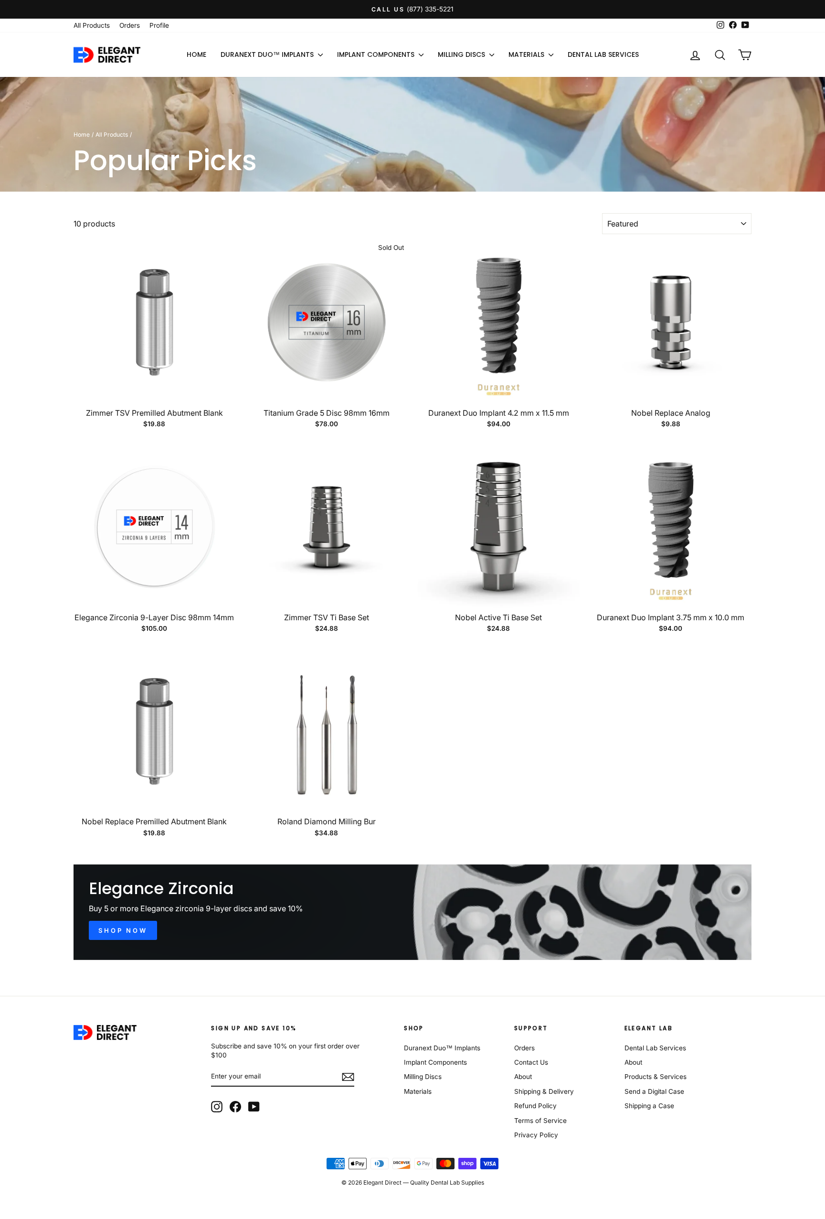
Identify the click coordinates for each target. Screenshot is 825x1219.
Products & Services (655, 1076)
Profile (159, 25)
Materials (527, 54)
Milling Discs (462, 54)
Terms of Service (540, 1120)
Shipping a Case (649, 1106)
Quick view (154, 392)
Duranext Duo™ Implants (268, 54)
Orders (129, 25)
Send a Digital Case (654, 1091)
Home (196, 54)
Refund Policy (535, 1106)
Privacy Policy (536, 1135)
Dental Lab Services (603, 54)
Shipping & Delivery (544, 1091)
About (523, 1076)
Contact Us (531, 1062)
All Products (92, 25)
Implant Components (376, 54)
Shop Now (123, 930)
